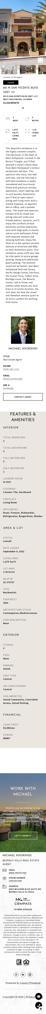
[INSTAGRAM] (16, 974)
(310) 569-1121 (11, 369)
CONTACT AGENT (23, 397)
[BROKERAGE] (29, 974)
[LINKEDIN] (23, 974)
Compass (18, 920)
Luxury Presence (30, 982)
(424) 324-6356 (15, 880)
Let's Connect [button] (23, 835)
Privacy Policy (34, 996)
